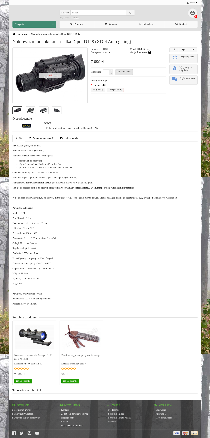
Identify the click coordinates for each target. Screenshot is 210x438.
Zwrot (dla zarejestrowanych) (75, 414)
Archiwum (23, 34)
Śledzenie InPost (116, 414)
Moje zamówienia (164, 418)
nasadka (30, 390)
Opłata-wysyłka (71, 138)
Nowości (112, 421)
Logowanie (161, 410)
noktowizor (20, 390)
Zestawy (113, 24)
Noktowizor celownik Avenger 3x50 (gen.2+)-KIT (33, 357)
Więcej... (99, 128)
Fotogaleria (147, 24)
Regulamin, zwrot (22, 410)
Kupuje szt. (96, 72)
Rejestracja (161, 414)
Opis (21, 138)
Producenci (113, 410)
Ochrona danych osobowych (27, 418)
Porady (64, 421)
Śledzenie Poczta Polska (119, 418)
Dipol (38, 390)
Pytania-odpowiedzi (43, 138)
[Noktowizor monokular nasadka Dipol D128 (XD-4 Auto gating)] (17, 110)
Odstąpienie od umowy (72, 425)
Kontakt (183, 24)
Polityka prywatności (23, 414)
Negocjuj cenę (67, 418)
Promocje (78, 24)
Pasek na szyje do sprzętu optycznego (80, 355)
